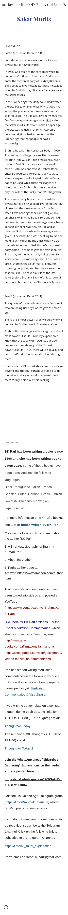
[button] (4, 4)
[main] (34, 19)
